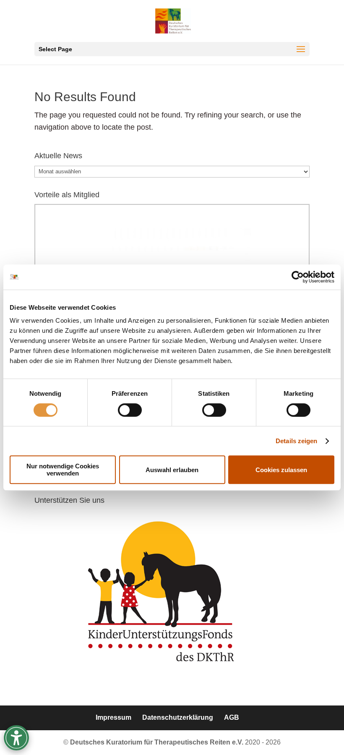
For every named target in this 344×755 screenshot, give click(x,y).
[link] (297, 277)
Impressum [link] (113, 717)
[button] (172, 49)
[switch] (130, 410)
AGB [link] (231, 717)
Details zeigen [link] (296, 440)
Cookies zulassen (281, 469)
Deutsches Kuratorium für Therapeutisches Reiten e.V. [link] (157, 742)
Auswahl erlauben (172, 469)
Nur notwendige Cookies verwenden (62, 469)
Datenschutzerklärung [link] (177, 717)
